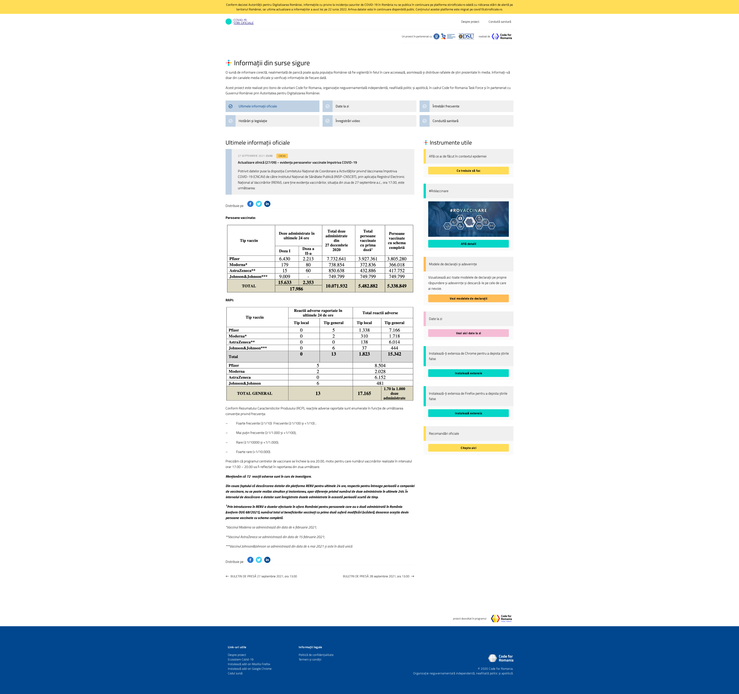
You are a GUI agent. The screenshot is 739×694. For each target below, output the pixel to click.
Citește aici (468, 447)
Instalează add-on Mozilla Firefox (249, 664)
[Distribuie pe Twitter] (259, 204)
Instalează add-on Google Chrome (250, 668)
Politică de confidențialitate (316, 654)
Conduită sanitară (500, 21)
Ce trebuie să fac (468, 170)
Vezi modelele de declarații (468, 298)
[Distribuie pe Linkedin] (267, 204)
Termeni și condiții (310, 659)
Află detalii (468, 243)
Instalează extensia (468, 413)
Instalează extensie (468, 373)
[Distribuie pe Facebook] (250, 204)
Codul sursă (235, 673)
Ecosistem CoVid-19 (240, 659)
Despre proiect (470, 21)
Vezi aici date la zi (468, 333)
